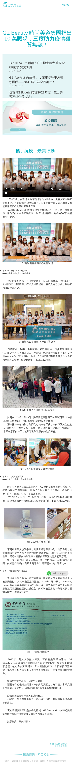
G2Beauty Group (12, 4)
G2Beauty (58, 745)
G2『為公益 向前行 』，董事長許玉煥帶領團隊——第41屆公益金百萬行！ (36, 80)
